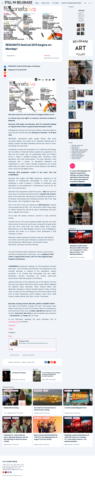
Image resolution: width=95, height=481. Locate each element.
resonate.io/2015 (14, 322)
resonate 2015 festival (14, 355)
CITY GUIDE (76, 390)
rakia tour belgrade (77, 154)
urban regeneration (77, 157)
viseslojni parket (76, 158)
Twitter (10, 329)
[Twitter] (6, 472)
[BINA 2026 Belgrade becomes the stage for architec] (82, 33)
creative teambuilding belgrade (80, 149)
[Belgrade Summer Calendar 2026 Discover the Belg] (82, 25)
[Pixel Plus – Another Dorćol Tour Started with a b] (78, 33)
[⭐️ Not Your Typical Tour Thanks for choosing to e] (78, 29)
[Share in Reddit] (5, 72)
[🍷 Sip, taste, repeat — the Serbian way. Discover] (78, 25)
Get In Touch (79, 185)
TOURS (45, 390)
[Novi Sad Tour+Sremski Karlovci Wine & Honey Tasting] (47, 397)
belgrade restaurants (77, 145)
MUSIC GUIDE (73, 231)
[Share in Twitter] (5, 69)
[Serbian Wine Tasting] (17, 397)
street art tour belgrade (78, 155)
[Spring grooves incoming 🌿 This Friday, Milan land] (82, 29)
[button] (2, 3)
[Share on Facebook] (5, 66)
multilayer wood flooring (78, 152)
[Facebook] (10, 472)
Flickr (10, 336)
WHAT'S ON (47, 55)
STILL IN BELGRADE (9, 461)
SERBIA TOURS (38, 390)
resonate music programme (28, 355)
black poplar (75, 148)
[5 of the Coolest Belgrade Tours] (78, 397)
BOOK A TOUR (68, 390)
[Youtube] (3, 472)
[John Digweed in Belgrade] (6, 376)
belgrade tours (76, 147)
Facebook (11, 325)
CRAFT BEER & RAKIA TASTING (11, 390)
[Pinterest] (12, 349)
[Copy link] (5, 75)
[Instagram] (10, 349)
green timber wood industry (79, 151)
